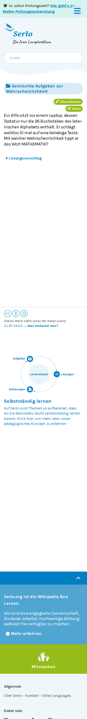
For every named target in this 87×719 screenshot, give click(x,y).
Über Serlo (13, 695)
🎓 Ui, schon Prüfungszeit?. (39, 8)
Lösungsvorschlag (24, 158)
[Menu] (77, 10)
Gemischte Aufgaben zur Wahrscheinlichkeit (34, 88)
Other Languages (56, 695)
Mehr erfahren (26, 633)
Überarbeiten (70, 102)
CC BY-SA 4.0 (13, 326)
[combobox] (43, 58)
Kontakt (32, 695)
